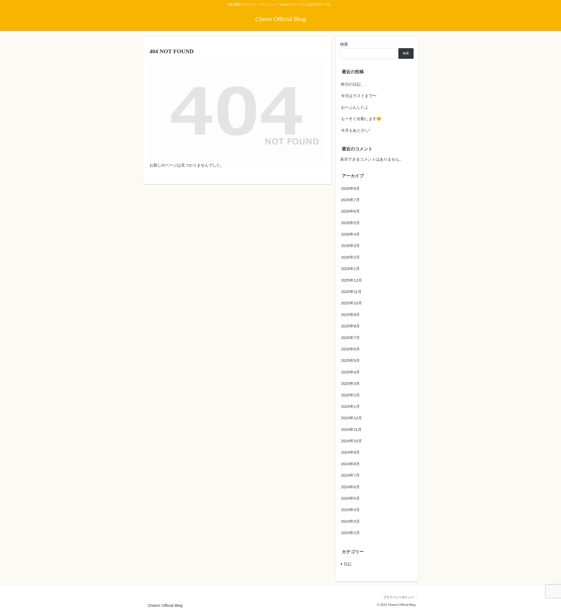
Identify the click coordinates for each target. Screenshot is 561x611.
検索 (344, 44)
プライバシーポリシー (398, 597)
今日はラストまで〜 (358, 96)
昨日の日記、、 (355, 84)
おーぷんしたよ (355, 107)
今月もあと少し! (355, 130)
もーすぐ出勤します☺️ (361, 119)
